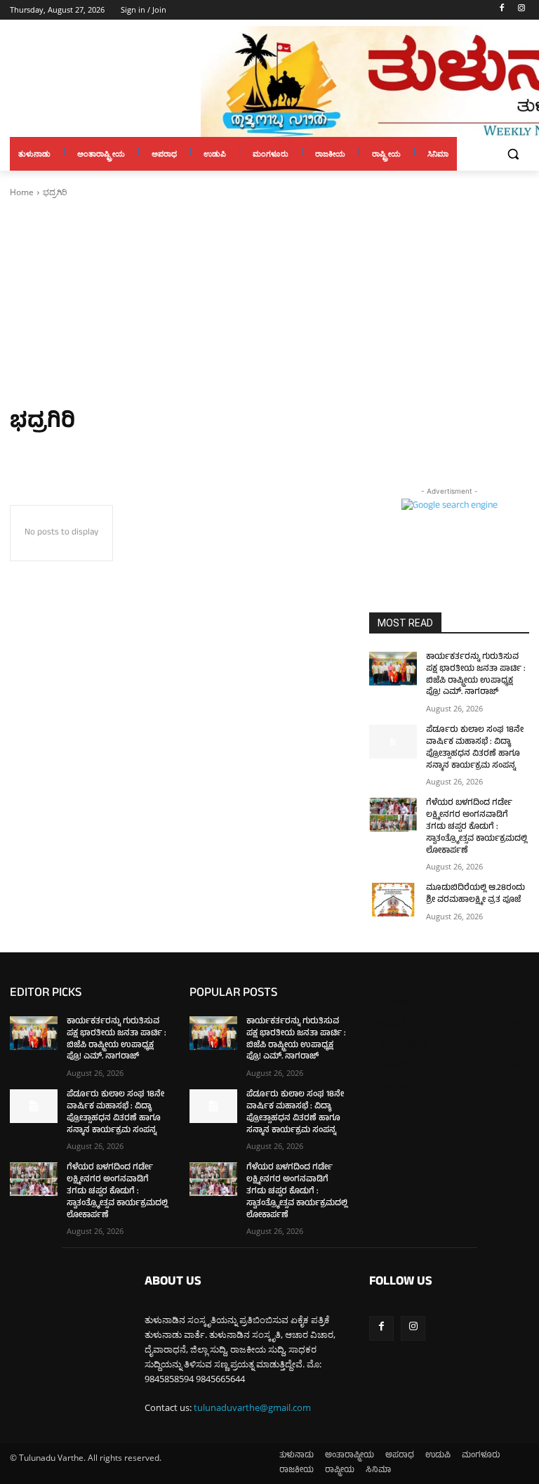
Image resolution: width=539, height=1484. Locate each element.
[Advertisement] (269, 304)
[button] (512, 154)
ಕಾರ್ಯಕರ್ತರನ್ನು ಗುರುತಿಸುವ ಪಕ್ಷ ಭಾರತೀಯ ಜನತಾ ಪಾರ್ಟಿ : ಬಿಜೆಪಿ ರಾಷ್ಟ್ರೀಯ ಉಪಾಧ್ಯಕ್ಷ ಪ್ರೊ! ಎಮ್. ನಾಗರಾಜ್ (476, 675)
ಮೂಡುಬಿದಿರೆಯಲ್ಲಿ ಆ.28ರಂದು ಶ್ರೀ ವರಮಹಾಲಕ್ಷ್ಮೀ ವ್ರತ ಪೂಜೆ (475, 894)
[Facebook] (501, 10)
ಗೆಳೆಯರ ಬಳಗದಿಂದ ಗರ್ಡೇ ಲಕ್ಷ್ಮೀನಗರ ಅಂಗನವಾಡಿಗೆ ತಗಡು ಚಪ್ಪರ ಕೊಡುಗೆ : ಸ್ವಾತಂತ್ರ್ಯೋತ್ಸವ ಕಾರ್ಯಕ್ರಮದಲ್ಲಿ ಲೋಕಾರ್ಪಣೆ (476, 827)
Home (22, 192)
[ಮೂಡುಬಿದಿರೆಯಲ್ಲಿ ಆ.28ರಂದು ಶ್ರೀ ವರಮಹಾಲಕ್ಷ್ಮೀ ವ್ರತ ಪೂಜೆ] (393, 900)
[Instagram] (521, 10)
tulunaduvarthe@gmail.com (252, 1407)
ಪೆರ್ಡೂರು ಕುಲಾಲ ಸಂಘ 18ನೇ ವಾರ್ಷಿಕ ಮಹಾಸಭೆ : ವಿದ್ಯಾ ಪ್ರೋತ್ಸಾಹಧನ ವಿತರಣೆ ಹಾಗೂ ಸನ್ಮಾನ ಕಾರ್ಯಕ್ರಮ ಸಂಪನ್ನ (475, 748)
